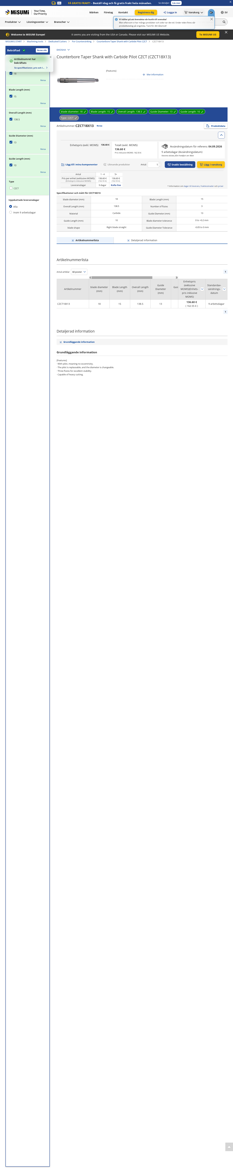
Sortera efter (202, 289)
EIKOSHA (61, 49)
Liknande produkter (119, 164)
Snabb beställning (182, 164)
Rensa (43, 80)
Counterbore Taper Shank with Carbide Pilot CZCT (122, 41)
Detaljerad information (144, 240)
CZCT (16, 188)
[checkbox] (27, 73)
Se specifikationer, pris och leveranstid (29, 67)
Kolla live (116, 185)
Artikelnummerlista (87, 240)
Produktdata (218, 125)
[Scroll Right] (177, 277)
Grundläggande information (79, 341)
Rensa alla (42, 50)
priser (220, 186)
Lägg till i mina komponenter (81, 164)
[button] (176, 3)
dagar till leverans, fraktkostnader (199, 186)
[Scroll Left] (90, 277)
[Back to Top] (229, 1147)
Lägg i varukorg (213, 164)
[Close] (211, 19)
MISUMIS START (13, 41)
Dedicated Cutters (57, 41)
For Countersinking (81, 41)
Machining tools (35, 41)
